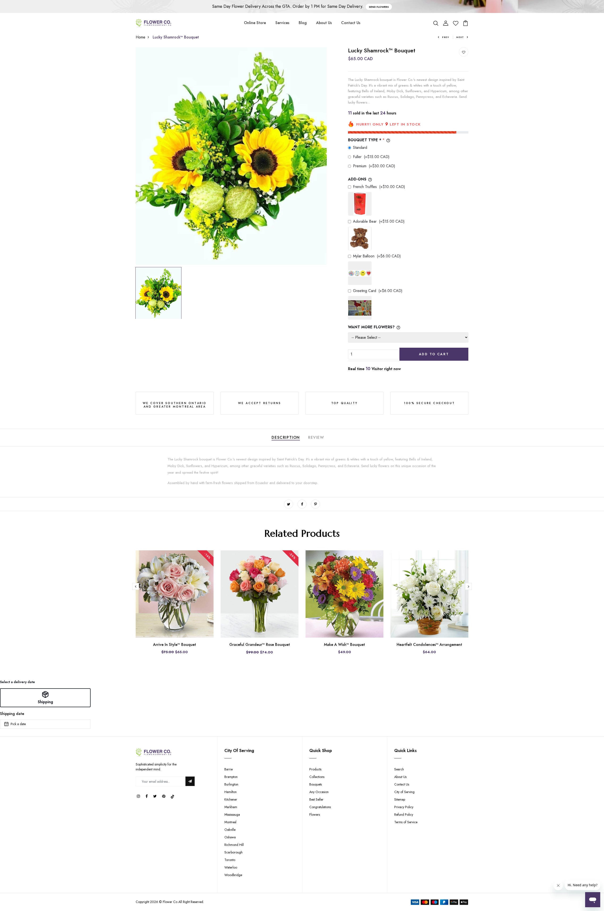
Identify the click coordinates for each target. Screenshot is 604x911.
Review (316, 437)
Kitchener (230, 799)
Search (399, 769)
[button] (45, 697)
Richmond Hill (234, 844)
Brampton (231, 776)
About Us (324, 22)
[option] (231, 156)
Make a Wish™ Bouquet (344, 644)
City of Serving (404, 792)
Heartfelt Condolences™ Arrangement (429, 644)
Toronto (229, 859)
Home (140, 37)
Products (315, 769)
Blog (303, 22)
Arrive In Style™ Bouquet (174, 644)
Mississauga (232, 814)
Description (286, 437)
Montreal (230, 822)
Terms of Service (405, 822)
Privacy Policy (403, 807)
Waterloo (230, 867)
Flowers (314, 814)
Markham (230, 807)
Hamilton (230, 792)
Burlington (231, 784)
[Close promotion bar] (597, 6)
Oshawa (230, 837)
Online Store (255, 22)
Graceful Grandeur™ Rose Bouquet (259, 644)
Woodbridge (233, 875)
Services (282, 22)
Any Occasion (319, 792)
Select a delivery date (17, 682)
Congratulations (320, 807)
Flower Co (170, 901)
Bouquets (315, 784)
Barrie (228, 769)
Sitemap (399, 799)
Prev (445, 37)
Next (460, 37)
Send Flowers (379, 7)
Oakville (229, 829)
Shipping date (12, 713)
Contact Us (350, 22)
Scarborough (233, 852)
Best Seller (316, 799)
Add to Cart (434, 354)
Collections (316, 776)
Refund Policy (403, 814)
